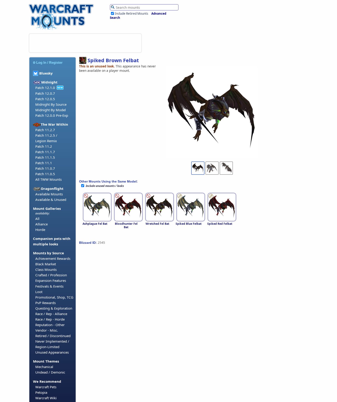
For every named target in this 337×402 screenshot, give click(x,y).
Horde (40, 229)
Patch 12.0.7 (45, 93)
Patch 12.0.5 (45, 99)
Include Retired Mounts (131, 13)
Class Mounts (46, 269)
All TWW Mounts (48, 179)
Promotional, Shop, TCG (54, 297)
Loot (38, 291)
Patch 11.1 (43, 163)
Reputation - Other (50, 324)
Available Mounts (49, 194)
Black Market (45, 264)
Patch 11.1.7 (45, 152)
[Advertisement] (85, 43)
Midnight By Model (50, 110)
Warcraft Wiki (46, 398)
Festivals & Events (49, 286)
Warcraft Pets (45, 387)
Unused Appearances (52, 352)
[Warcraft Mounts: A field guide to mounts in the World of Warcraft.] (62, 29)
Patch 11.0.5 (45, 174)
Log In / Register (49, 62)
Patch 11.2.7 (45, 130)
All (37, 218)
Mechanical (44, 366)
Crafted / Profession (51, 275)
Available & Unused (50, 199)
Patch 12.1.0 (45, 87)
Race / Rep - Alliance (51, 313)
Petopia (41, 392)
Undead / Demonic (50, 372)
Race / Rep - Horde (50, 319)
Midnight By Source (50, 104)
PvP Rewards (45, 302)
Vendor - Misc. (46, 330)
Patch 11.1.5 (45, 157)
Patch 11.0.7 (45, 168)
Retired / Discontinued (53, 335)
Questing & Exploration (53, 308)
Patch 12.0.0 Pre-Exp (51, 115)
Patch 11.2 (43, 146)
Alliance (41, 224)
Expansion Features (50, 280)
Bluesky (46, 73)
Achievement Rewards (52, 258)
